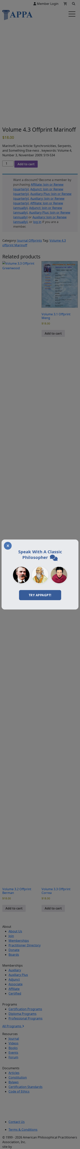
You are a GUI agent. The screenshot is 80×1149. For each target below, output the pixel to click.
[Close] (8, 546)
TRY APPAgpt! (40, 595)
